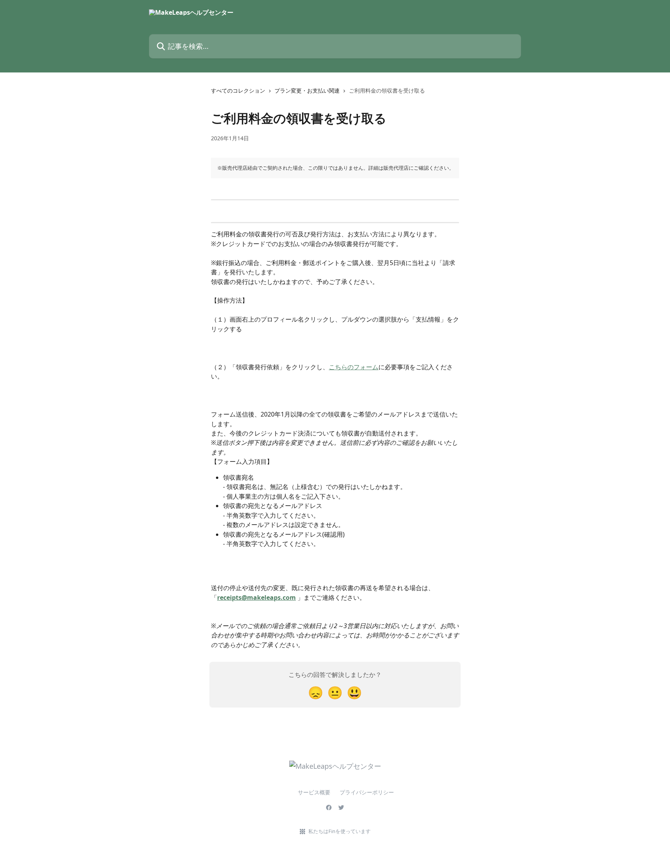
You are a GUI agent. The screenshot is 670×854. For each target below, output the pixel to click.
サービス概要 (303, 792)
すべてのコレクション (238, 90)
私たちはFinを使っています (339, 831)
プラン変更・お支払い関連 (307, 90)
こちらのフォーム (353, 367)
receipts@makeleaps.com (256, 597)
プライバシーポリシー (367, 792)
